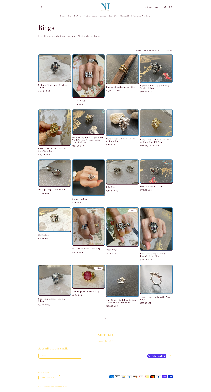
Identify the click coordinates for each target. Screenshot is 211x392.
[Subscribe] (79, 356)
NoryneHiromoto (49, 386)
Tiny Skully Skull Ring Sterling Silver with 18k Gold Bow (121, 301)
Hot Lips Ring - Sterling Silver (52, 189)
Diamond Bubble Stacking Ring (121, 87)
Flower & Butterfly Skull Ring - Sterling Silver (155, 87)
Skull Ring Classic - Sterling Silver (51, 300)
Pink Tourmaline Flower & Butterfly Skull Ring (152, 255)
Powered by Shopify (61, 386)
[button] (41, 7)
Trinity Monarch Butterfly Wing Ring (155, 298)
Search (100, 341)
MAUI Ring (43, 235)
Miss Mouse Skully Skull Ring (86, 248)
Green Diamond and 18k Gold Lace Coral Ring (52, 149)
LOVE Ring (111, 187)
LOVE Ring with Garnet (151, 186)
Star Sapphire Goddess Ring (85, 291)
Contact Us (109, 341)
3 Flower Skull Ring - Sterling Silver (52, 86)
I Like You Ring (79, 199)
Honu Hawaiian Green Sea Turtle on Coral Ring (121, 140)
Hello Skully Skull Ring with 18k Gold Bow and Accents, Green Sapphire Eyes (87, 139)
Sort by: (138, 50)
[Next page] (112, 318)
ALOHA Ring (78, 100)
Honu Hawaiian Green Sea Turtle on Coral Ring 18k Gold (155, 141)
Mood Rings (111, 250)
